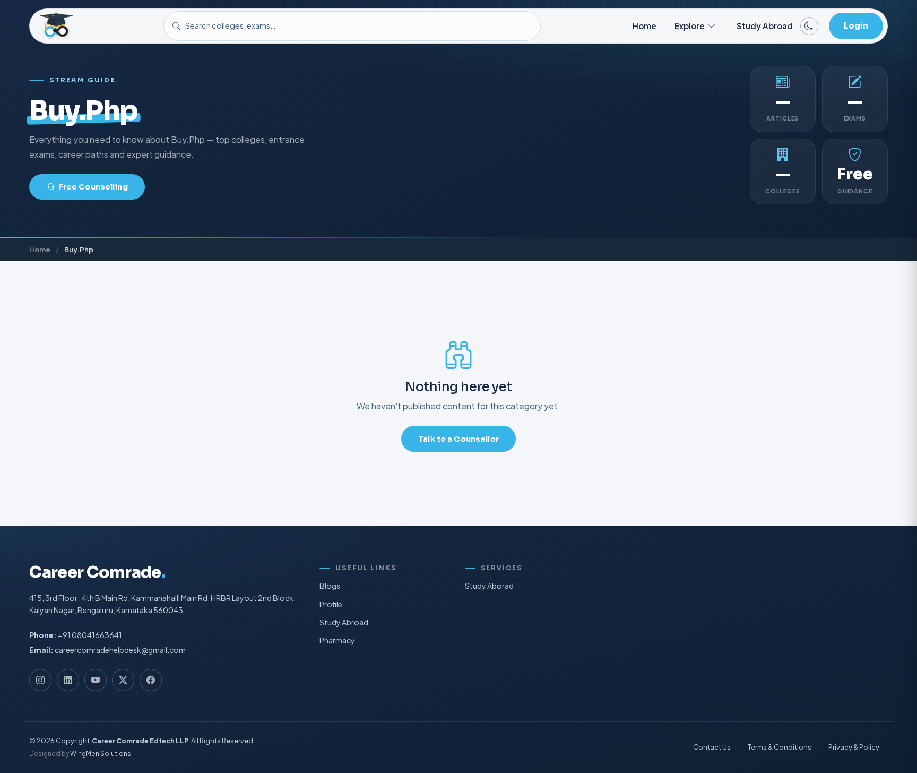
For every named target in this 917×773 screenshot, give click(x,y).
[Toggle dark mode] (809, 26)
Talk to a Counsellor (458, 439)
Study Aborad (489, 585)
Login (856, 26)
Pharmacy (337, 640)
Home (644, 26)
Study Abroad (765, 26)
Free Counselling (93, 187)
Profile (330, 604)
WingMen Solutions (100, 754)
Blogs (329, 585)
